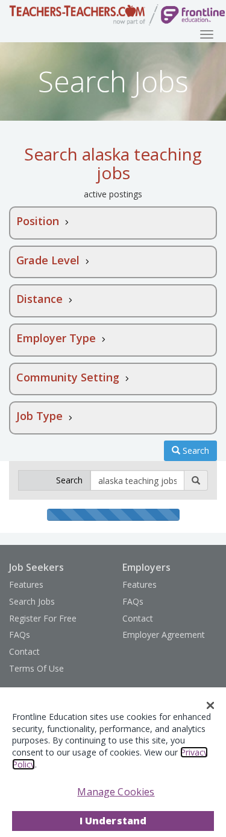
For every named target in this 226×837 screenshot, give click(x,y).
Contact (24, 651)
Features (26, 584)
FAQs (19, 634)
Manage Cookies (115, 791)
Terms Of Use (36, 668)
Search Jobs (32, 601)
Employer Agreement (163, 634)
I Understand (113, 820)
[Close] (210, 705)
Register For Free (43, 618)
